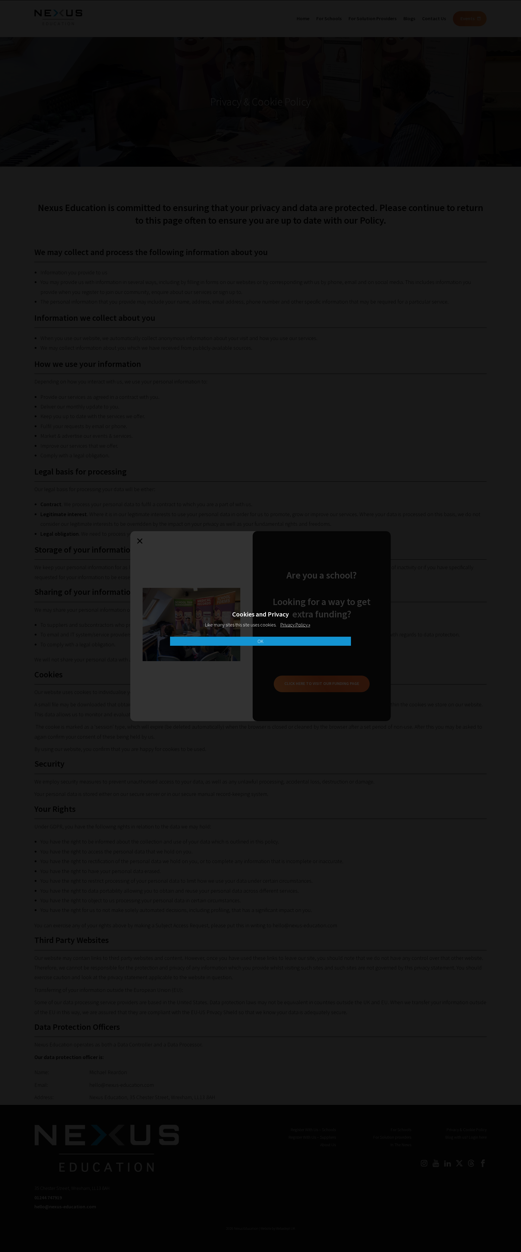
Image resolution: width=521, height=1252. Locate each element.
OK (260, 641)
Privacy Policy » (295, 625)
